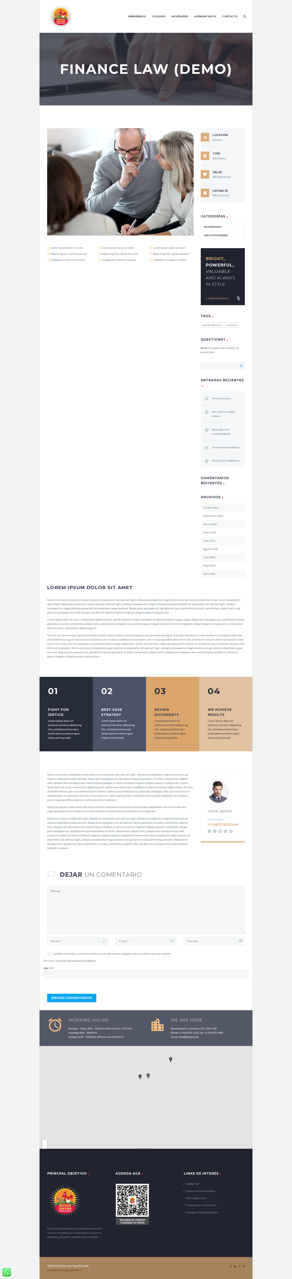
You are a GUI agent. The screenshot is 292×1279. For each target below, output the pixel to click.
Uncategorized (216, 235)
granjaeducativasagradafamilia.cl (64, 1270)
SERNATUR (192, 1184)
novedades (212, 226)
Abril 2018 (209, 573)
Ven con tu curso (221, 398)
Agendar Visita (205, 16)
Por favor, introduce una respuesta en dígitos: (70, 960)
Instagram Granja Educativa (202, 1212)
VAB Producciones (196, 1198)
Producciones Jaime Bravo (201, 1205)
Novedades (180, 16)
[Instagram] (225, 831)
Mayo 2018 (209, 565)
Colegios (159, 16)
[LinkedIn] (220, 831)
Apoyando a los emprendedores (221, 431)
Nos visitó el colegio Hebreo (223, 414)
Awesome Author (219, 298)
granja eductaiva (211, 325)
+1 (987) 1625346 (223, 825)
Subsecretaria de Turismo (200, 1191)
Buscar (241, 366)
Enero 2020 (209, 532)
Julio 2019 (209, 540)
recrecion (231, 325)
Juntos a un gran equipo (225, 447)
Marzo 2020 (210, 524)
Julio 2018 (209, 557)
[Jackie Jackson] (223, 807)
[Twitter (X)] (214, 831)
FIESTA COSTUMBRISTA (225, 460)
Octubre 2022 (211, 507)
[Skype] (231, 831)
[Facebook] (209, 831)
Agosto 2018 (210, 549)
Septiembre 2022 (213, 516)
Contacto (230, 16)
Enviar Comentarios (71, 998)
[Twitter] (239, 1266)
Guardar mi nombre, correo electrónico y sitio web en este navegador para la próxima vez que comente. (112, 953)
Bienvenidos (137, 16)
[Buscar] (244, 16)
